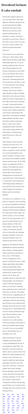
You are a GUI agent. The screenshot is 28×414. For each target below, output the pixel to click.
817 (18, 410)
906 (13, 398)
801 (3, 410)
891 (9, 405)
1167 (18, 394)
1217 (13, 394)
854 (23, 394)
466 (23, 398)
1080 (4, 396)
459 (13, 407)
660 (18, 396)
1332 (13, 412)
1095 (23, 396)
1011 (18, 405)
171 (13, 403)
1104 (18, 407)
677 (18, 403)
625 (8, 410)
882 (3, 394)
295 (8, 394)
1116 (4, 407)
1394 (18, 398)
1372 (4, 403)
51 (21, 410)
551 (3, 401)
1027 (13, 405)
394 (8, 407)
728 (22, 407)
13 (21, 401)
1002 (22, 403)
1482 (8, 398)
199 (9, 412)
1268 (9, 396)
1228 (4, 412)
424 (23, 405)
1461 (4, 405)
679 (9, 403)
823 (12, 401)
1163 (13, 410)
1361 (17, 401)
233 (3, 398)
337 (14, 396)
